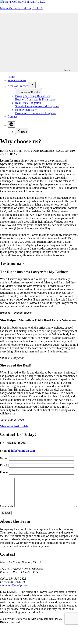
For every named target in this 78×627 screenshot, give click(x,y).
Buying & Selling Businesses (32, 96)
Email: (4, 465)
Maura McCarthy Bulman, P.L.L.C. (21, 8)
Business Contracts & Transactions (36, 99)
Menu (67, 70)
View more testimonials (14, 426)
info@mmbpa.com (23, 450)
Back (24, 131)
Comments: (7, 506)
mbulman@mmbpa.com (14, 585)
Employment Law (26, 109)
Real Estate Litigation (28, 102)
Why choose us (17, 80)
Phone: (4, 472)
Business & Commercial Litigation (35, 113)
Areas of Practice (18, 86)
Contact (12, 116)
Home (11, 76)
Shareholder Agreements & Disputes (37, 106)
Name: (4, 458)
